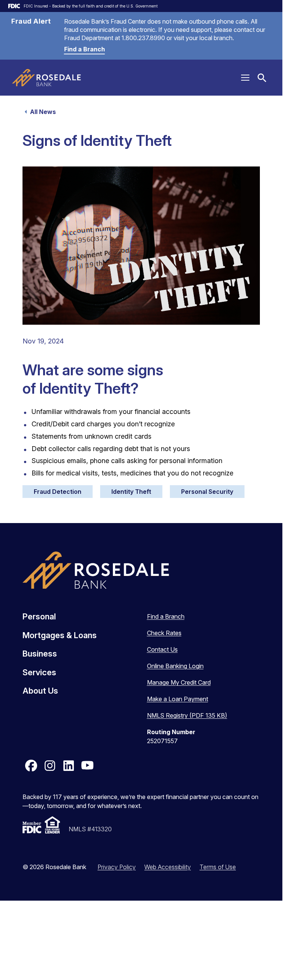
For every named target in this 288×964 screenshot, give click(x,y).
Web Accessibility (167, 867)
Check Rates (164, 633)
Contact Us (162, 649)
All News (43, 111)
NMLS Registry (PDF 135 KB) (187, 715)
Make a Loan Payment (177, 699)
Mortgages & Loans (59, 635)
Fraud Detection (57, 491)
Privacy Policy (117, 867)
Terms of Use (218, 867)
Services (39, 672)
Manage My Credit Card (179, 682)
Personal (39, 616)
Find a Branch (84, 49)
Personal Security (207, 491)
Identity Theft (131, 491)
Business (39, 653)
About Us (40, 691)
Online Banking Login (175, 666)
